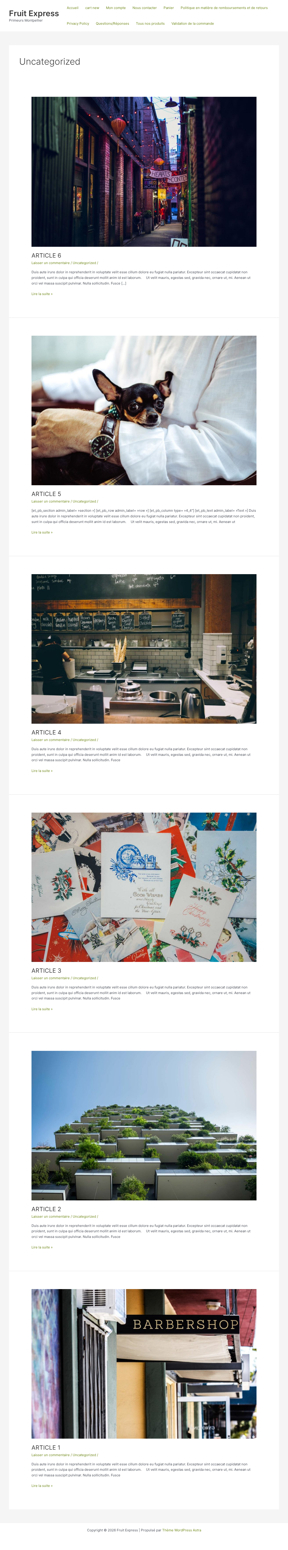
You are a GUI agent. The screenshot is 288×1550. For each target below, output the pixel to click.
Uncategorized (84, 263)
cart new (92, 8)
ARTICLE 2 (46, 1209)
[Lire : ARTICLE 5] (144, 410)
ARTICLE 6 (46, 255)
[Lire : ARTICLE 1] (144, 1364)
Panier (169, 8)
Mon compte (116, 8)
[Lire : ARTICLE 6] (144, 171)
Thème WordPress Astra (181, 1530)
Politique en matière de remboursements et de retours (224, 8)
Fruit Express (34, 13)
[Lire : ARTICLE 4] (144, 648)
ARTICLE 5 (46, 493)
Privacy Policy (78, 23)
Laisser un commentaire (51, 263)
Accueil (73, 8)
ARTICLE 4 (46, 732)
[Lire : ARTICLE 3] (144, 887)
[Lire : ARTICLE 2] (144, 1125)
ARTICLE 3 (46, 970)
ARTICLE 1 (46, 1447)
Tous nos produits (150, 23)
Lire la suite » (42, 294)
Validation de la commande (192, 23)
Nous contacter (145, 8)
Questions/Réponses (112, 23)
